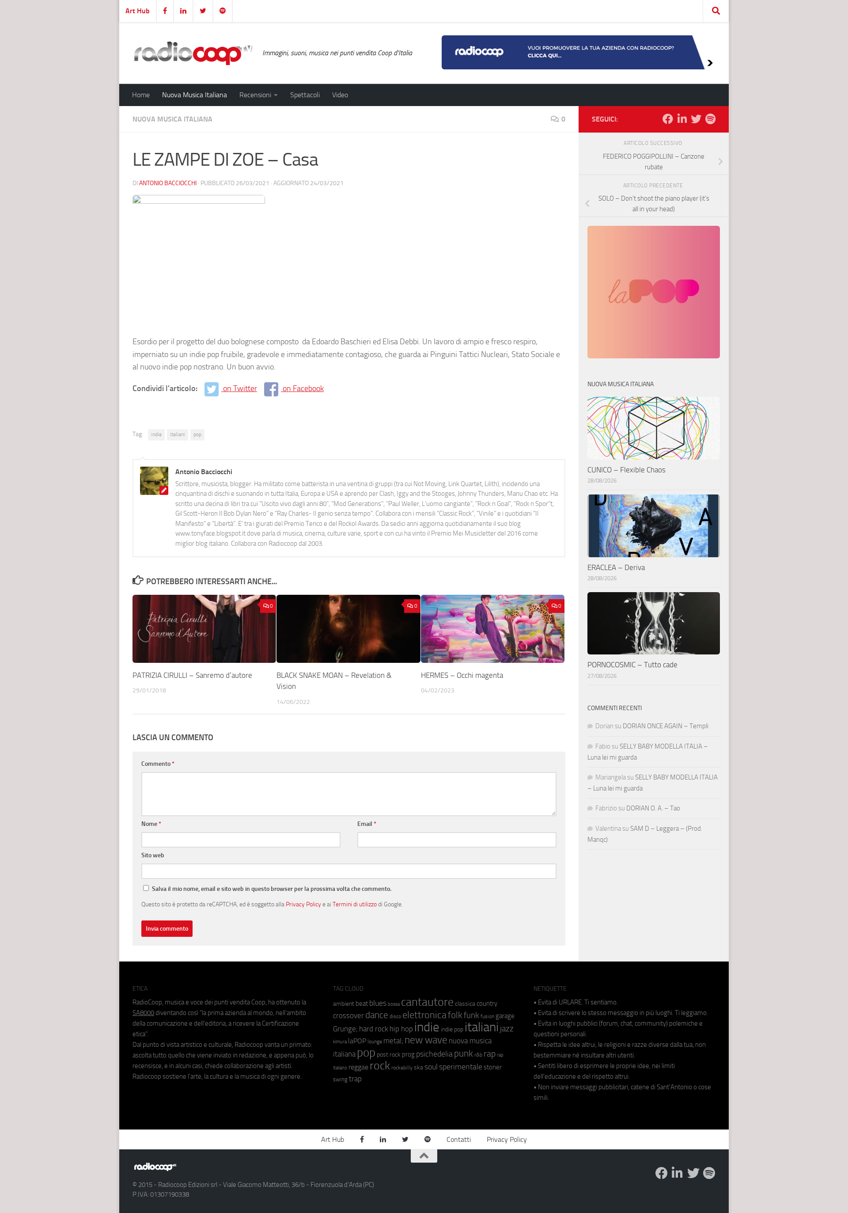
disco (395, 1016)
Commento (157, 764)
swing (340, 1079)
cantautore (427, 1002)
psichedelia (434, 1054)
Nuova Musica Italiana (194, 95)
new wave (426, 1040)
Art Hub (137, 11)
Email (366, 824)
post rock (389, 1054)
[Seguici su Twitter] (696, 119)
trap (355, 1078)
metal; (393, 1041)
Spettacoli (305, 95)
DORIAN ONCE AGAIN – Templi (665, 726)
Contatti (459, 1139)
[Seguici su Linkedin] (682, 119)
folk (455, 1015)
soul (431, 1067)
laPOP (357, 1041)
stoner (493, 1067)
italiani (177, 434)
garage (505, 1016)
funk (471, 1015)
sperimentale (460, 1067)
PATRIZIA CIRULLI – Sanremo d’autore (192, 675)
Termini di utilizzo (355, 904)
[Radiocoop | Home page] (193, 53)
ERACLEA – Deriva (616, 567)
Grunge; (345, 1029)
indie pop (452, 1029)
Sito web (152, 855)
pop (197, 434)
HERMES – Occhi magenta (462, 675)
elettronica (424, 1015)
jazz (507, 1029)
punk (463, 1053)
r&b (478, 1054)
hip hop (401, 1028)
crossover (348, 1015)
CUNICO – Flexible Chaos (626, 469)
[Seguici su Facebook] (667, 119)
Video (340, 95)
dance (376, 1014)
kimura (340, 1042)
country (487, 1004)
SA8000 (143, 1013)
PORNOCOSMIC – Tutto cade (632, 664)
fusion (487, 1016)
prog (408, 1054)
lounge (374, 1041)
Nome (151, 824)
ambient (343, 1004)
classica (465, 1004)
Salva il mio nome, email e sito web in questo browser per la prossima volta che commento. (271, 889)
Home (141, 95)
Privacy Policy (303, 904)
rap (490, 1054)
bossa (394, 1004)
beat (362, 1004)
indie (156, 434)
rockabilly (402, 1068)
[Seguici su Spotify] (710, 119)
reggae (358, 1067)
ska (418, 1067)
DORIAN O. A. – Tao (653, 808)
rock (380, 1065)
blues (377, 1003)
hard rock (373, 1029)
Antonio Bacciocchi (168, 183)
